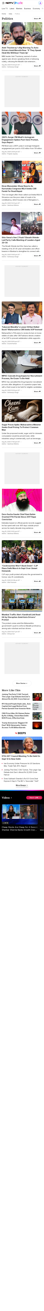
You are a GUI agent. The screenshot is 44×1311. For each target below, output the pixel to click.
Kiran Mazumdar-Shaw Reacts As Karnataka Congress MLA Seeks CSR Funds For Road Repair (19, 188)
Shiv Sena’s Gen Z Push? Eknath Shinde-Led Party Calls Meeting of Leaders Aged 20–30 (21, 240)
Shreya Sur (11, 634)
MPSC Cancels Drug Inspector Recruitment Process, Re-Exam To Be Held (22, 377)
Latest (12, 9)
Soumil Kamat (12, 343)
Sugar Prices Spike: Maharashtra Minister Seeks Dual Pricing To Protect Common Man (21, 427)
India (10, 14)
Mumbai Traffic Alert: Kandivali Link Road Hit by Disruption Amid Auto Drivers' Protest (21, 617)
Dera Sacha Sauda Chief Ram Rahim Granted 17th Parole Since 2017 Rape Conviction (19, 517)
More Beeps (21, 785)
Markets (19, 9)
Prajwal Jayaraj (12, 154)
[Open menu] (3, 3)
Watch (33, 798)
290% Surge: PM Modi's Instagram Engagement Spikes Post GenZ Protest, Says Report (20, 140)
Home (4, 14)
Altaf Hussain (11, 582)
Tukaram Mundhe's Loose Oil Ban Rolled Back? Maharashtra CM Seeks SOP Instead (22, 328)
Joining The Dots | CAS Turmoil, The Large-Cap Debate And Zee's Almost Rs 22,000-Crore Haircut (22, 772)
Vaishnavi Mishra (13, 205)
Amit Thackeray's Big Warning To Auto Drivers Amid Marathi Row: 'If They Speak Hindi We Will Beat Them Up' (21, 50)
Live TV (5, 9)
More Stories (20, 683)
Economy (36, 9)
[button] (22, 764)
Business (27, 9)
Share (36, 18)
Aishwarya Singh (13, 67)
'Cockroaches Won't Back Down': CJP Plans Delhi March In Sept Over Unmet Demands (20, 568)
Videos (6, 797)
